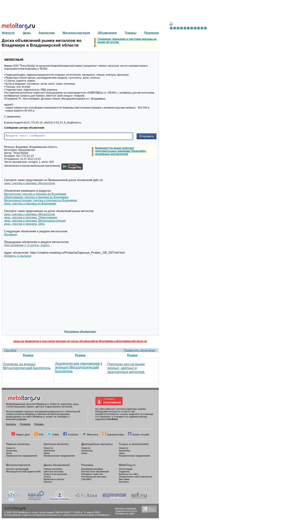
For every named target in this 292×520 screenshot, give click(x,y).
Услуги (47, 476)
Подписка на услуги (126, 511)
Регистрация (126, 469)
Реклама (39, 424)
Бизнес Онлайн (141, 434)
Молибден (10, 234)
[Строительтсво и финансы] (139, 500)
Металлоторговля (18, 465)
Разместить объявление (139, 350)
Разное (28, 355)
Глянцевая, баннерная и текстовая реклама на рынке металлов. (126, 41)
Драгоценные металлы (97, 444)
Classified (10, 350)
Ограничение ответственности (135, 476)
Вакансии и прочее (54, 479)
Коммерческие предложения (21, 455)
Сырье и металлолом (134, 444)
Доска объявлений (57, 465)
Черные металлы (18, 444)
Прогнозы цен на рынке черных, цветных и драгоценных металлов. (126, 368)
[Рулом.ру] (86, 500)
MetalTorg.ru (127, 465)
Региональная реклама (93, 476)
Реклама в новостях (92, 474)
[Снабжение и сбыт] (14, 500)
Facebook (73, 434)
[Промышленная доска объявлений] (36, 500)
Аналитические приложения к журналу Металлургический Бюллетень (78, 367)
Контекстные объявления (95, 471)
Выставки (124, 479)
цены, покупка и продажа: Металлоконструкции (35, 220)
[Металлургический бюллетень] (114, 500)
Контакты (11, 424)
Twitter (55, 434)
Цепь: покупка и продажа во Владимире (30, 203)
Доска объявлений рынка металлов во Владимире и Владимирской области (42, 42)
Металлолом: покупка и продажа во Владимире (35, 193)
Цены (9, 453)
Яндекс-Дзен (23, 434)
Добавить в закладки (17, 255)
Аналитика (11, 450)
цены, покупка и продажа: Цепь (24, 223)
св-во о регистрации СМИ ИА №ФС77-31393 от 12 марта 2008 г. (66, 512)
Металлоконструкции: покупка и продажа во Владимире (40, 200)
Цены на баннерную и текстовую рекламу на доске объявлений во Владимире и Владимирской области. (80, 341)
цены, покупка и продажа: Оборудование (30, 217)
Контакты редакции (125, 508)
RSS (41, 434)
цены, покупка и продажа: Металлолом (29, 183)
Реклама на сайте (125, 513)
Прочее (48, 481)
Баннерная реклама (92, 469)
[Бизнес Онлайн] (59, 500)
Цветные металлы (56, 444)
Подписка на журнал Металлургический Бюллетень (26, 366)
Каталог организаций (17, 469)
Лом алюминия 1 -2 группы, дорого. (27, 245)
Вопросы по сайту (129, 474)
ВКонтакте (92, 434)
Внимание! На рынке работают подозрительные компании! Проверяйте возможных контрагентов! (120, 151)
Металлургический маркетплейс (23, 471)
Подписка (25, 424)
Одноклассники (115, 434)
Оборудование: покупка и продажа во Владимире (36, 197)
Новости (10, 448)
